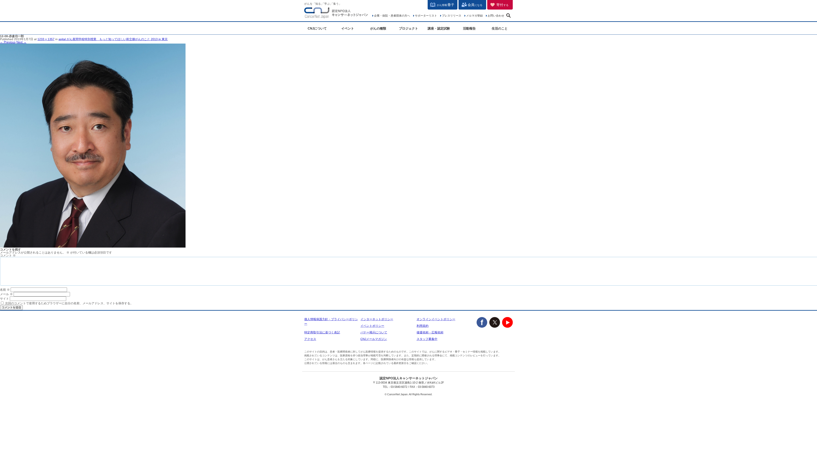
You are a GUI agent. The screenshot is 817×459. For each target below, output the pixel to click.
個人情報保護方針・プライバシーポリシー (331, 321)
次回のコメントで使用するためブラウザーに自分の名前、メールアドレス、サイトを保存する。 (69, 303)
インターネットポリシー (376, 319)
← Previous (8, 42)
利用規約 (422, 325)
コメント (8, 255)
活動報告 (469, 28)
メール (6, 294)
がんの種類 (378, 28)
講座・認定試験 (439, 28)
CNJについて (317, 28)
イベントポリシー (372, 325)
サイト (4, 298)
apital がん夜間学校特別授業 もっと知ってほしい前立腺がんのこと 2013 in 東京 (113, 39)
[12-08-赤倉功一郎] (93, 246)
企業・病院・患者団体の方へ (392, 15)
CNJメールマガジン (373, 339)
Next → (21, 42)
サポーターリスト (426, 15)
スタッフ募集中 (427, 339)
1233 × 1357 (45, 39)
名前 (5, 289)
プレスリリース (451, 15)
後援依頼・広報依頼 (430, 332)
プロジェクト (408, 28)
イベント (347, 28)
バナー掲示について (373, 332)
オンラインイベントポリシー (436, 319)
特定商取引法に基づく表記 (322, 332)
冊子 (445, 5)
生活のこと (500, 28)
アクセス (310, 339)
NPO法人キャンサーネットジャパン (336, 13)
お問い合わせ (496, 15)
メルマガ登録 (474, 15)
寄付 (502, 5)
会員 (475, 5)
